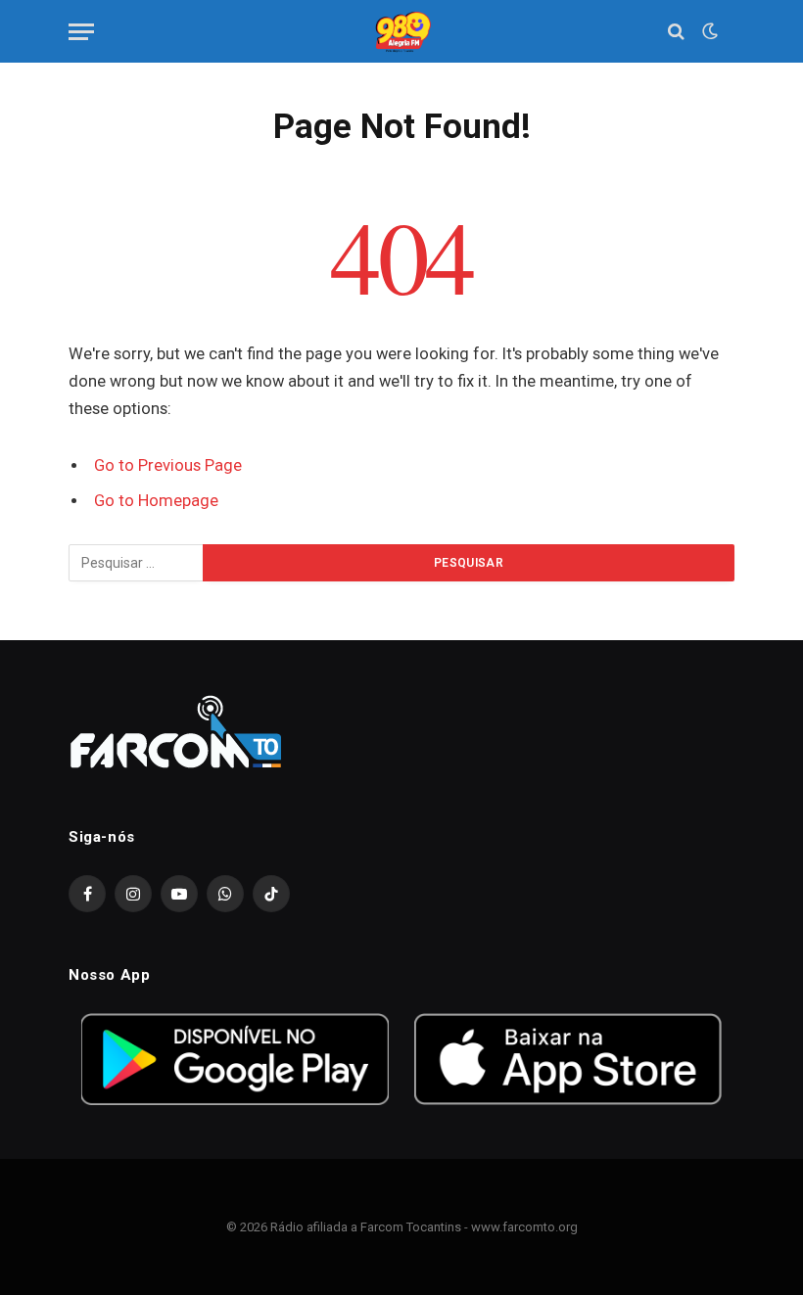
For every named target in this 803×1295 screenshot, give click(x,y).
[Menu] (81, 32)
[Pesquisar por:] (137, 562)
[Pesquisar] (676, 32)
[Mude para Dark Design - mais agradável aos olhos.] (708, 31)
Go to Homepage (156, 500)
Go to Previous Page (168, 465)
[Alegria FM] (401, 32)
